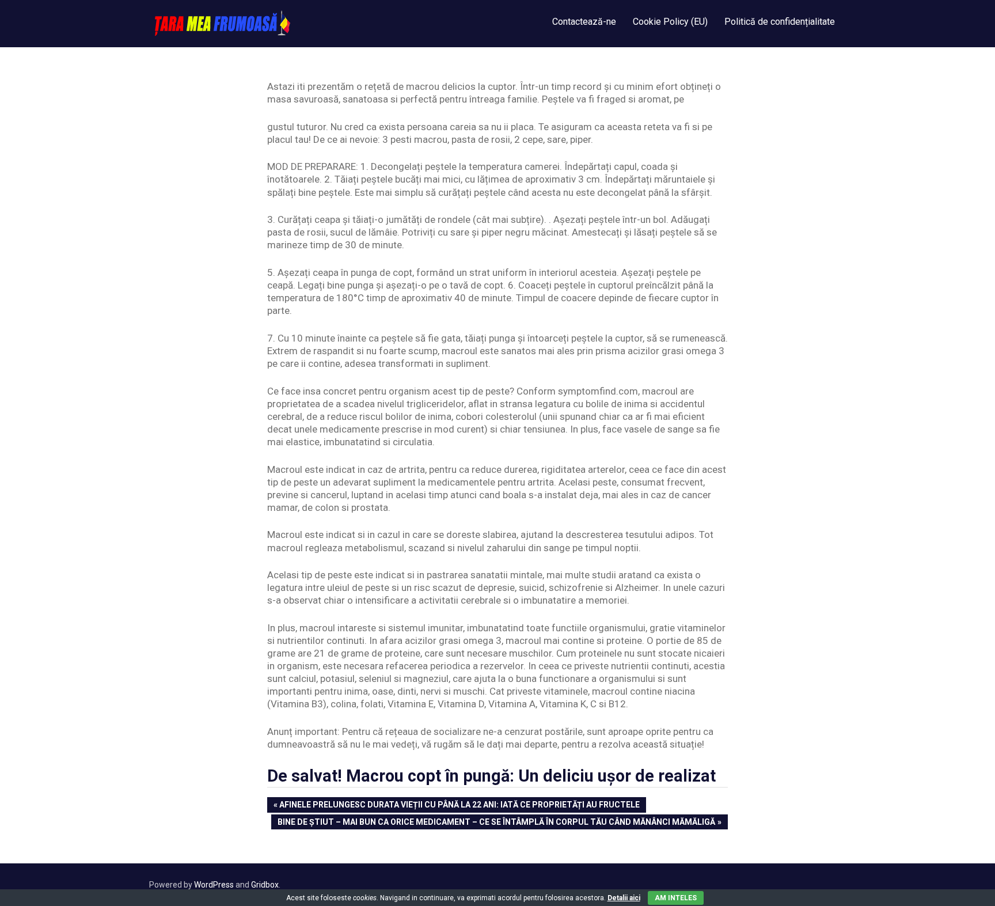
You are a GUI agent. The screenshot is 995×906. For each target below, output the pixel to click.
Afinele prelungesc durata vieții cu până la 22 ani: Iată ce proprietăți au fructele (459, 805)
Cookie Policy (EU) (670, 21)
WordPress (214, 884)
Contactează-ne (584, 21)
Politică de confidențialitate (779, 21)
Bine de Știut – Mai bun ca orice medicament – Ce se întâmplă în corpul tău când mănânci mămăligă (496, 823)
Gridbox (265, 884)
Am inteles (676, 898)
